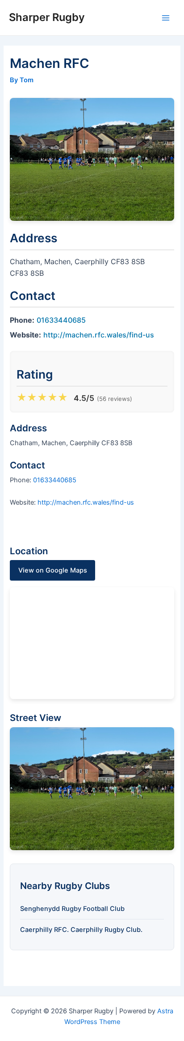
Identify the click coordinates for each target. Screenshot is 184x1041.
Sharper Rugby (47, 17)
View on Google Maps (52, 570)
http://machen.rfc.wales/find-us (98, 334)
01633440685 (61, 320)
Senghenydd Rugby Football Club (72, 909)
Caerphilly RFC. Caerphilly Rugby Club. (81, 930)
